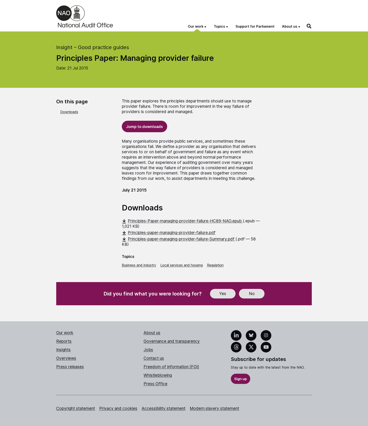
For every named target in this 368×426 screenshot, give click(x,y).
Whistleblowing (158, 375)
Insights (63, 349)
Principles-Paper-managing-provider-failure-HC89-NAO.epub (185, 221)
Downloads (69, 112)
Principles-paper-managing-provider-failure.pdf (172, 232)
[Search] (309, 26)
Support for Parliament (255, 26)
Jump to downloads (144, 126)
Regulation (215, 265)
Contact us (154, 358)
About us (152, 332)
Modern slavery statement (214, 408)
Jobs (148, 349)
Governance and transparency (172, 341)
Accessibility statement (163, 408)
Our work (64, 332)
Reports (64, 341)
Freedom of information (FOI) (171, 366)
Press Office (155, 383)
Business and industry (139, 265)
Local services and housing (181, 265)
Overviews (66, 358)
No (252, 293)
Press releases (70, 366)
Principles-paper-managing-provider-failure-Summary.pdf (182, 239)
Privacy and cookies (118, 408)
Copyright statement (75, 408)
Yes (222, 293)
